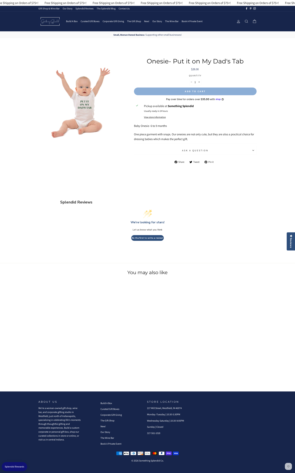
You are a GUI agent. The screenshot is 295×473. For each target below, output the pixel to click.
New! (146, 21)
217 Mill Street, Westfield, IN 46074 (164, 408)
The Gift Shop (134, 21)
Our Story (67, 8)
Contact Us (124, 8)
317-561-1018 (153, 433)
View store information (155, 117)
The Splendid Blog (106, 8)
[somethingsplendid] (49, 21)
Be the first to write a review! (147, 238)
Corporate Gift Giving (113, 21)
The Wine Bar (172, 21)
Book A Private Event (192, 21)
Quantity (195, 75)
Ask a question (195, 150)
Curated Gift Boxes (90, 21)
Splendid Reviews (84, 8)
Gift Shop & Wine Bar (49, 8)
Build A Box (72, 21)
